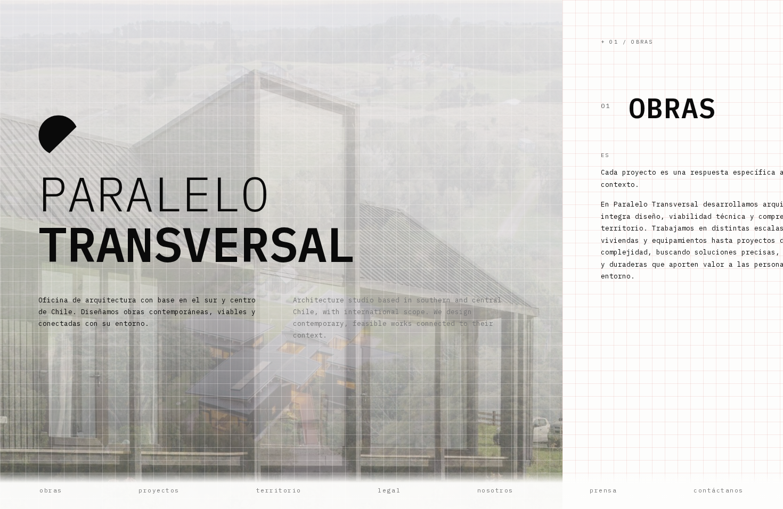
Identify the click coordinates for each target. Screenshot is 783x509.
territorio (278, 490)
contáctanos (719, 490)
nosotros (495, 490)
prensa (603, 490)
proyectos (159, 490)
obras (50, 490)
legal (389, 490)
